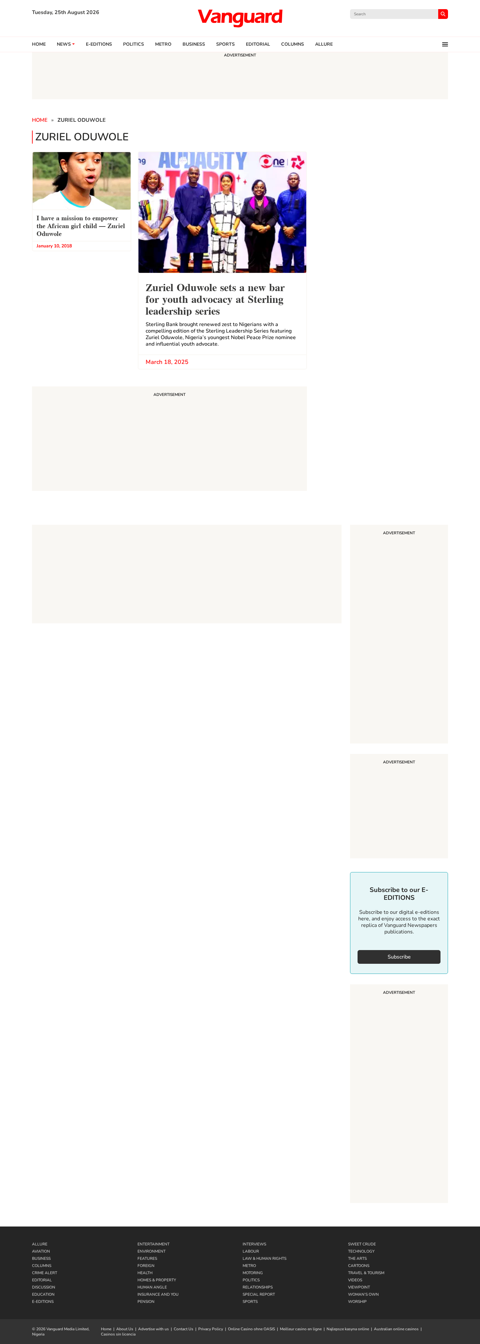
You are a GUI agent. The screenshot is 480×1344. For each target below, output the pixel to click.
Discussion (43, 1287)
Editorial (258, 44)
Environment (151, 1251)
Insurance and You (158, 1294)
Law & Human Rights (264, 1258)
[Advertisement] (399, 635)
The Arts (357, 1258)
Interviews (254, 1244)
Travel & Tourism (366, 1272)
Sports (225, 44)
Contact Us (183, 1329)
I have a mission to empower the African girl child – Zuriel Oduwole (81, 225)
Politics (133, 44)
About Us (124, 1329)
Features (147, 1258)
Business (194, 44)
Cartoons (358, 1265)
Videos (355, 1280)
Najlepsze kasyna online (348, 1329)
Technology (361, 1251)
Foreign (145, 1265)
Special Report (259, 1294)
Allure (39, 1244)
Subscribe (399, 957)
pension (145, 1301)
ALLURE (324, 44)
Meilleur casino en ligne (301, 1329)
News (64, 44)
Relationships (258, 1287)
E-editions (99, 44)
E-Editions (43, 1301)
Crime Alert (44, 1272)
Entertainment (153, 1244)
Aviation (41, 1251)
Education (43, 1294)
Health (144, 1272)
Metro (163, 44)
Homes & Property (156, 1280)
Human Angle (152, 1287)
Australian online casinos (396, 1329)
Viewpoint (359, 1287)
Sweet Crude (362, 1244)
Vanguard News (240, 18)
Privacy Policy (210, 1329)
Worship (357, 1301)
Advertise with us (153, 1329)
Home (39, 44)
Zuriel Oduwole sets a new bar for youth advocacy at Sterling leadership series (215, 298)
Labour (251, 1251)
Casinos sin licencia (118, 1334)
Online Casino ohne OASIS (251, 1329)
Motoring (253, 1272)
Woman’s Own (363, 1294)
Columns (292, 44)
